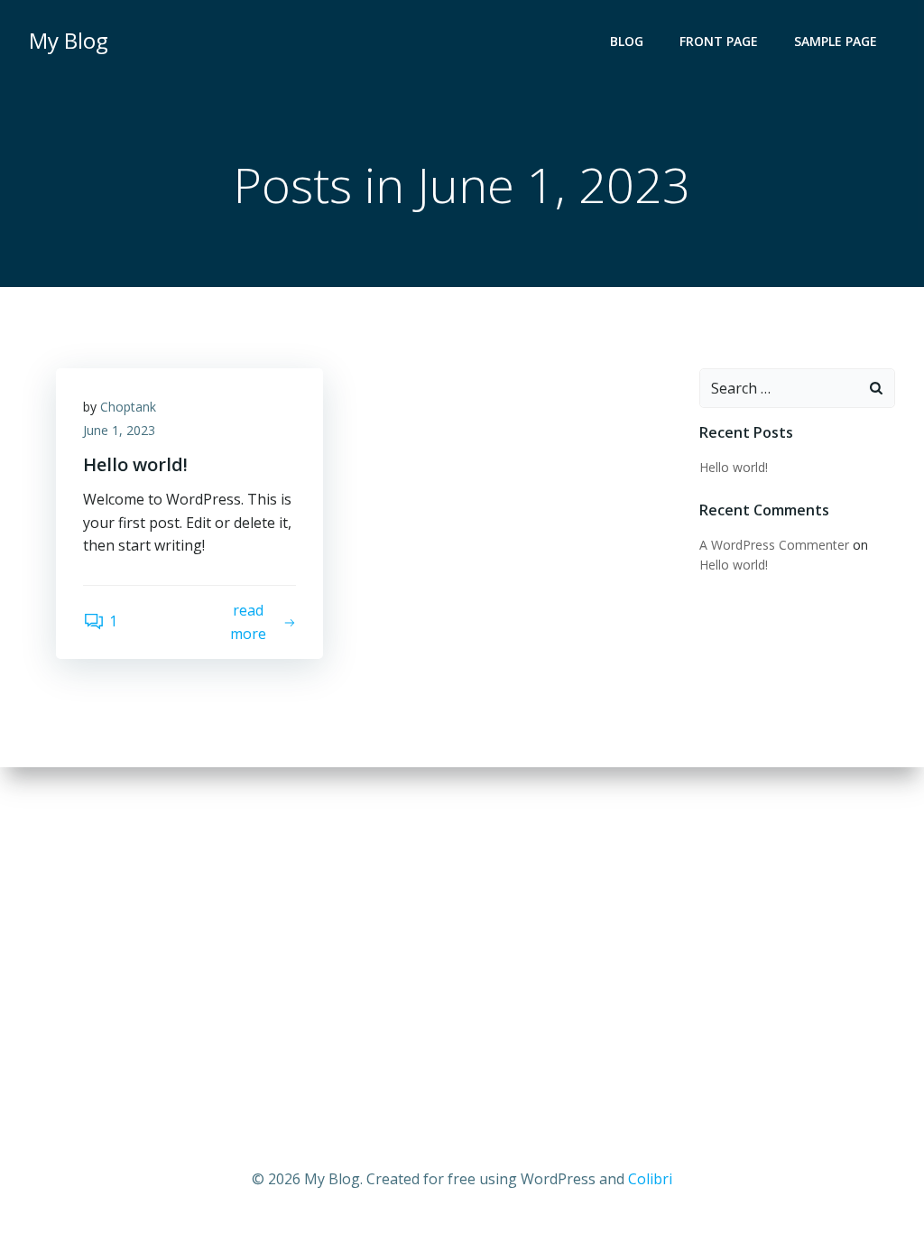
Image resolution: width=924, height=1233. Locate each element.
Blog (626, 41)
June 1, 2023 (119, 430)
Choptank (128, 406)
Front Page (718, 41)
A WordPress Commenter (774, 544)
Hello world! (733, 467)
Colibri (650, 1179)
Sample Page (835, 41)
